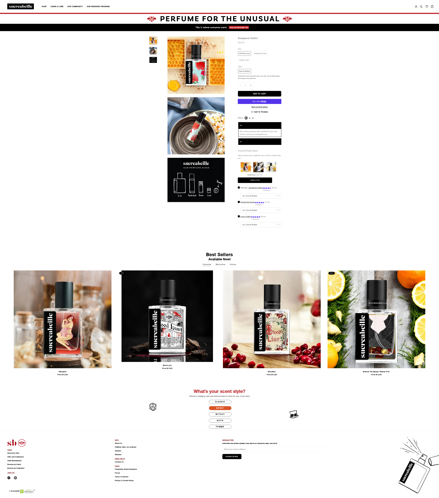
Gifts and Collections (15, 457)
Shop (44, 6)
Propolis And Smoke (247, 202)
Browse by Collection (15, 468)
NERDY (220, 408)
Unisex (233, 264)
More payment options (259, 107)
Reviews (118, 454)
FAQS (117, 466)
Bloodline (272, 372)
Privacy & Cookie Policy (124, 480)
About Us (118, 443)
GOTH (220, 420)
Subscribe (232, 457)
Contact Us (119, 462)
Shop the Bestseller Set (239, 27)
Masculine (220, 264)
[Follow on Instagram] (8, 477)
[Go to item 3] (153, 60)
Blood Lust (167, 365)
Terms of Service (121, 477)
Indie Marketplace (14, 461)
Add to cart (259, 94)
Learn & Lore (57, 6)
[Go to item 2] (153, 51)
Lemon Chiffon (245, 216)
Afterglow (62, 372)
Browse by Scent (14, 464)
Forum (117, 473)
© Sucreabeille (14, 491)
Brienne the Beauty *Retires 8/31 (376, 372)
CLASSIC (220, 402)
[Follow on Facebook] (15, 477)
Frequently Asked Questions (126, 469)
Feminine (207, 264)
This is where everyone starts (211, 27)
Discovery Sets (13, 453)
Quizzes (118, 451)
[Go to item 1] (153, 41)
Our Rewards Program (98, 6)
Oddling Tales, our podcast (125, 447)
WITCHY (220, 414)
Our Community (75, 6)
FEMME (220, 427)
